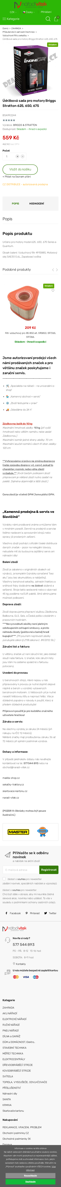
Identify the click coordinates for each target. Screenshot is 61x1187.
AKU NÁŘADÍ (10, 1013)
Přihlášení (46, 11)
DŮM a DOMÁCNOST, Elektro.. (19, 1042)
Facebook (15, 913)
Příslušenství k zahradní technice (19, 32)
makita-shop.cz (11, 777)
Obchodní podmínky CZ (16, 1133)
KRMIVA (7, 1105)
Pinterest (34, 913)
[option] (30, 316)
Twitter (52, 913)
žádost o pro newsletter (25, 879)
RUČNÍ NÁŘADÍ (11, 1024)
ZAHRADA (16, 28)
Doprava (7, 1144)
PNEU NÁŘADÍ (10, 1030)
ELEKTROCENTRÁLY (14, 1059)
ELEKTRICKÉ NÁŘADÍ (14, 1019)
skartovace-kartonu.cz (15, 791)
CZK (12, 12)
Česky (29, 12)
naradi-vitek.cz (11, 797)
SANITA (7, 1099)
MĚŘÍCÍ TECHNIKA (13, 1053)
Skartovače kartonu (13, 1110)
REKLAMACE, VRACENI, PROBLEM (22, 1127)
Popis (15, 203)
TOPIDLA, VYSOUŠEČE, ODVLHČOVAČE (25, 1082)
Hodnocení (36, 203)
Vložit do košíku (20, 169)
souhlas (21, 879)
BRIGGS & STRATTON (25, 125)
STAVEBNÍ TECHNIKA (14, 1047)
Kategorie (13, 19)
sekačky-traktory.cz (13, 784)
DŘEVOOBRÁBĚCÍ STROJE (18, 1064)
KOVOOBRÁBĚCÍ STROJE (17, 1070)
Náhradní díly (10, 1093)
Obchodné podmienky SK (17, 1138)
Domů (5, 28)
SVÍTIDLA (8, 1076)
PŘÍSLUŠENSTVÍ (12, 1087)
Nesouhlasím (30, 1175)
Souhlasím (30, 1181)
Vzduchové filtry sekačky (15, 35)
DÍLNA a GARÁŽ (11, 1036)
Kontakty (20, 964)
